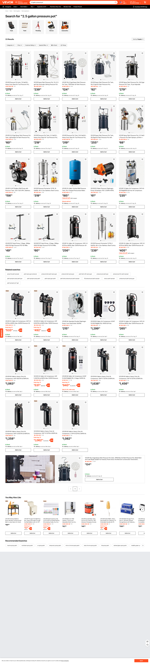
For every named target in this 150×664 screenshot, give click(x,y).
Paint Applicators (25, 11)
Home (6, 11)
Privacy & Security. (65, 660)
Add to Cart (18, 99)
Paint (11, 11)
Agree (141, 660)
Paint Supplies (17, 11)
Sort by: (135, 39)
